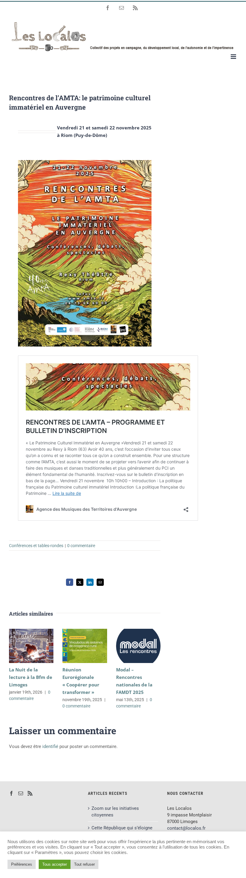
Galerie (40, 646)
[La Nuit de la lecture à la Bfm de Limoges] (31, 646)
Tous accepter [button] (54, 864)
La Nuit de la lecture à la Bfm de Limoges (22, 646)
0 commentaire (81, 545)
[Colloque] (85, 162)
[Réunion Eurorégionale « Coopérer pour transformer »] (84, 646)
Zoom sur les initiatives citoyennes (115, 812)
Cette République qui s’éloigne (122, 828)
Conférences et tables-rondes (36, 545)
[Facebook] (11, 793)
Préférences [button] (21, 864)
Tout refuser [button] (84, 864)
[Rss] (30, 793)
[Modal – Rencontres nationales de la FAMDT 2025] (138, 646)
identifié (50, 746)
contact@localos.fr (186, 828)
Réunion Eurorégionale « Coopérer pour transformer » (76, 646)
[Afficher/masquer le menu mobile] (234, 56)
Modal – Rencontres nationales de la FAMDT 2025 (129, 646)
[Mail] (20, 793)
